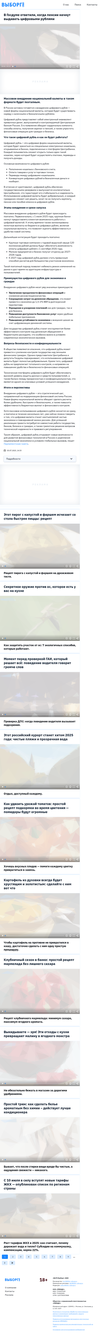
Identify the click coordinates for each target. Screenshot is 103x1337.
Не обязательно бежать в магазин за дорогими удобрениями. (35, 1092)
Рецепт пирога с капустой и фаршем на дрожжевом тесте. (38, 574)
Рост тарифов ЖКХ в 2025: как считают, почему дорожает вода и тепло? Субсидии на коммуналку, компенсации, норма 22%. (38, 1246)
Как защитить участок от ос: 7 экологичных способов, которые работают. (40, 646)
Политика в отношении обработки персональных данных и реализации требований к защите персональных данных (70, 1314)
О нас (66, 4)
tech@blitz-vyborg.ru (70, 1281)
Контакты (92, 4)
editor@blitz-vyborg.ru (68, 1285)
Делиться (77, 66)
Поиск (78, 4)
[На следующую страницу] (5, 1263)
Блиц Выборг (13, 4)
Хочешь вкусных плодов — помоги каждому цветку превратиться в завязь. (38, 868)
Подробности (13, 458)
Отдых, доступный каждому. (23, 793)
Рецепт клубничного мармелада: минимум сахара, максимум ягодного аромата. (38, 1020)
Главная (12, 1279)
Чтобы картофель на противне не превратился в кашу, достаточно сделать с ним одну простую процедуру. (36, 946)
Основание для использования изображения (69, 1330)
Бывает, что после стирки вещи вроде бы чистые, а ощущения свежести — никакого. (38, 1168)
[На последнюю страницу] (12, 1263)
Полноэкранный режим (74, 66)
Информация (70, 66)
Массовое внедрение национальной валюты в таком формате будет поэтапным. (39, 100)
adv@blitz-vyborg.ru (76, 1283)
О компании (10, 1287)
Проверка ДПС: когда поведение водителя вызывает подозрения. (39, 723)
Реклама (9, 1295)
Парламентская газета (16, 443)
